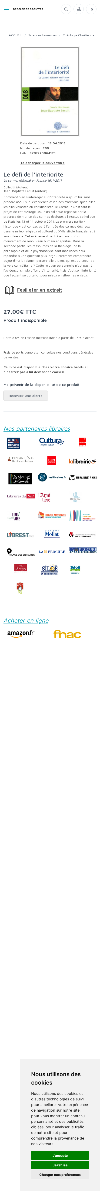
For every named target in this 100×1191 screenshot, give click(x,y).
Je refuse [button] (60, 1165)
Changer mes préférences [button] (60, 1175)
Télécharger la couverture (42, 163)
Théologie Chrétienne (78, 35)
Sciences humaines (42, 35)
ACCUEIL (15, 35)
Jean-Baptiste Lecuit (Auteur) (25, 191)
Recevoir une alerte (26, 396)
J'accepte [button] (60, 1155)
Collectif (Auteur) (15, 187)
